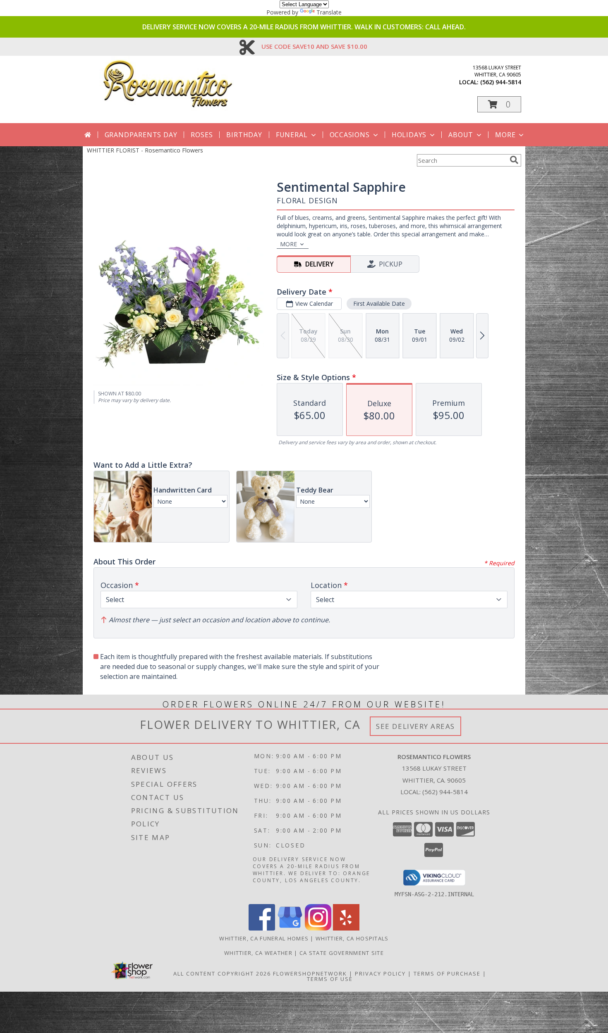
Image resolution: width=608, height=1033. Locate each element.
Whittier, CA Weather (258, 953)
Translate (329, 12)
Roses (202, 134)
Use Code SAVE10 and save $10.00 (314, 46)
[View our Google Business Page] (290, 928)
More (505, 134)
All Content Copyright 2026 (222, 973)
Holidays (409, 134)
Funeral (292, 134)
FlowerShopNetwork (310, 973)
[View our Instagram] (318, 928)
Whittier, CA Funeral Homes (264, 938)
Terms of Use (330, 979)
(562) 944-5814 (500, 82)
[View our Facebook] (262, 928)
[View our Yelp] (346, 928)
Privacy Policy (380, 973)
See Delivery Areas (415, 726)
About (460, 134)
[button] (499, 104)
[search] (514, 159)
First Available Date (379, 303)
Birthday (244, 134)
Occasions (350, 134)
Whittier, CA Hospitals (352, 938)
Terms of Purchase (447, 973)
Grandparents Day (141, 134)
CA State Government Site (341, 953)
